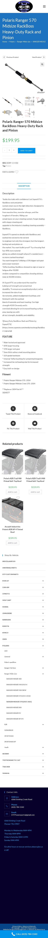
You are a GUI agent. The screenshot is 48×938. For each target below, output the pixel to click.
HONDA (5, 607)
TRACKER (6, 767)
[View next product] (44, 57)
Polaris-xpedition (10, 662)
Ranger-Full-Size (10, 668)
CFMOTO (6, 594)
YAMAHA (5, 773)
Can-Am (5, 587)
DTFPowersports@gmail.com (23, 815)
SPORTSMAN (9, 736)
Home (4, 42)
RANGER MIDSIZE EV (14, 713)
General (7, 657)
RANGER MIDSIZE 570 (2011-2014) (18, 696)
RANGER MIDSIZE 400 (14, 679)
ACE (5, 651)
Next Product (36, 57)
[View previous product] (4, 57)
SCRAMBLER (8, 730)
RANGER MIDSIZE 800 (14, 707)
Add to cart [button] (12, 492)
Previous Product (13, 57)
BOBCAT (5, 581)
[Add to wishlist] (18, 172)
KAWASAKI (6, 620)
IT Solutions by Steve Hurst (36, 929)
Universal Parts (9, 568)
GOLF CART (6, 600)
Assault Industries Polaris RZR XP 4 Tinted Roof (12, 529)
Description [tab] (24, 186)
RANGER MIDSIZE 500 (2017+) (17, 684)
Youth (6, 747)
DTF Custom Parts (10, 574)
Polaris (12, 42)
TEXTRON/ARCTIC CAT (11, 760)
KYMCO (5, 633)
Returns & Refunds (29, 926)
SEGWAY (5, 754)
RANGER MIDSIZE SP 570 (15, 719)
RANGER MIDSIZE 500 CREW (16, 690)
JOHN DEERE (7, 613)
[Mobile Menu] (44, 6)
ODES (4, 639)
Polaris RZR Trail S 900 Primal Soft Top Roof (35, 479)
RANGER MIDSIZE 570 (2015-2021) (19, 702)
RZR (5, 724)
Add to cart (26, 151)
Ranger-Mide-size (23, 42)
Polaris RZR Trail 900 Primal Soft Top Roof (13, 479)
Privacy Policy (17, 926)
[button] (42, 64)
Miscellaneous (8, 561)
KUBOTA (5, 626)
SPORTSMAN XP (10, 742)
